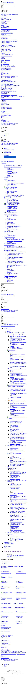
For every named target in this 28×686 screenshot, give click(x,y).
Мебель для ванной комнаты (17, 403)
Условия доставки (5, 641)
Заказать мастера (5, 628)
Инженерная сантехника (16, 484)
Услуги (2, 633)
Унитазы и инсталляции (16, 373)
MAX (5, 135)
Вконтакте (6, 133)
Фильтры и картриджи (15, 536)
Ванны (11, 352)
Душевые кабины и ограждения (18, 389)
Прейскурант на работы (7, 635)
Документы (3, 647)
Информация (4, 637)
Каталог (9, 331)
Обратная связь (4, 646)
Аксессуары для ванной (16, 421)
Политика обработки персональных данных (12, 651)
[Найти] (2, 7)
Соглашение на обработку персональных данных (13, 652)
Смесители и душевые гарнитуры (18, 336)
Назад (9, 329)
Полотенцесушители (15, 471)
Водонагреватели (14, 448)
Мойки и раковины (14, 457)
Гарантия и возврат (5, 644)
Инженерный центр (6, 627)
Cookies (2, 656)
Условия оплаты (5, 640)
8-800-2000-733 (5, 122)
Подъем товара (4, 643)
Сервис (2, 629)
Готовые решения (5, 631)
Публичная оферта (5, 650)
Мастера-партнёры (5, 636)
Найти (2, 679)
